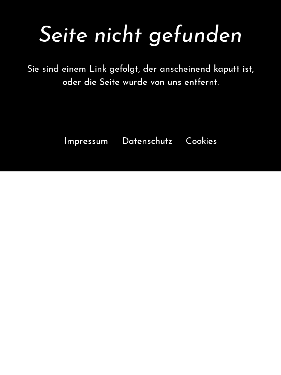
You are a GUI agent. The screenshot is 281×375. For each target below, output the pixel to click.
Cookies (201, 141)
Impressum (86, 141)
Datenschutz (147, 141)
